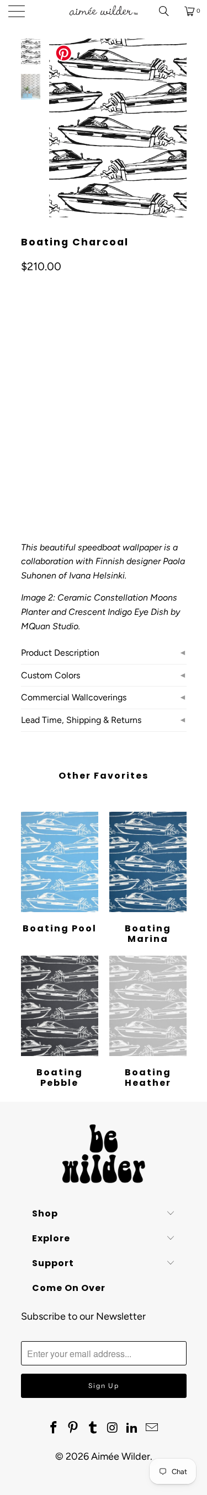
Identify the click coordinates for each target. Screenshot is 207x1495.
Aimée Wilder (120, 1456)
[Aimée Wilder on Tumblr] (93, 1428)
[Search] (168, 11)
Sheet (72, 415)
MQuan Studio (49, 626)
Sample (114, 415)
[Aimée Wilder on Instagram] (113, 1428)
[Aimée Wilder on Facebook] (53, 1428)
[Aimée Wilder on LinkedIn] (132, 1428)
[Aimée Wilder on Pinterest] (73, 1428)
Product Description (60, 652)
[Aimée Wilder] (104, 11)
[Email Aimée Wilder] (152, 1428)
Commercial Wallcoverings (73, 697)
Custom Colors (50, 675)
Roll (36, 415)
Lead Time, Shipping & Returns (81, 720)
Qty (27, 447)
